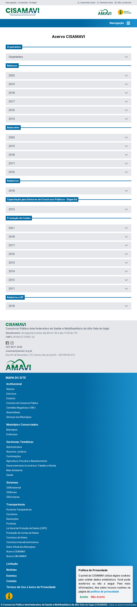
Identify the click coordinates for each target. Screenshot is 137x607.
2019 (12, 84)
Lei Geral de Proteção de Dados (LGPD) (26, 528)
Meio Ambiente (14, 470)
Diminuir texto (106, 2)
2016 (12, 110)
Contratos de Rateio (16, 537)
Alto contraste (124, 2)
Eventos (11, 575)
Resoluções (12, 519)
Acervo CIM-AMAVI (16, 556)
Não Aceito (98, 597)
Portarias (11, 523)
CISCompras (13, 497)
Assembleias (13, 412)
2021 (12, 228)
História (10, 389)
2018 (12, 92)
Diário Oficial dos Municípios (20, 547)
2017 (12, 101)
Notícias (11, 569)
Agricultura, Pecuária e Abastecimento (26, 461)
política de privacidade (105, 591)
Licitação (12, 563)
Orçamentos (16, 56)
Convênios (11, 514)
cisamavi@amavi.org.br (19, 351)
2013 (12, 280)
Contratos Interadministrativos (22, 542)
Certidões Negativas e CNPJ (21, 407)
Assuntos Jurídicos (16, 451)
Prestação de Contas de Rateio (22, 533)
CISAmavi (11, 492)
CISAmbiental (13, 487)
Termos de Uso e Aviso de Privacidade (31, 587)
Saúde (9, 475)
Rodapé (33, 2)
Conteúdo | (23, 2)
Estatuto (10, 398)
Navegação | (11, 2)
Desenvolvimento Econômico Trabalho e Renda (31, 465)
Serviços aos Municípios (18, 417)
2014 (12, 271)
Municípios (12, 429)
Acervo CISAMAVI (15, 551)
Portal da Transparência (19, 509)
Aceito (84, 597)
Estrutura (11, 393)
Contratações (13, 456)
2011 (12, 288)
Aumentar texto (87, 2)
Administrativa (14, 447)
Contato (11, 581)
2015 (12, 118)
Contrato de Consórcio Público (22, 403)
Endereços (12, 434)
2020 (12, 75)
